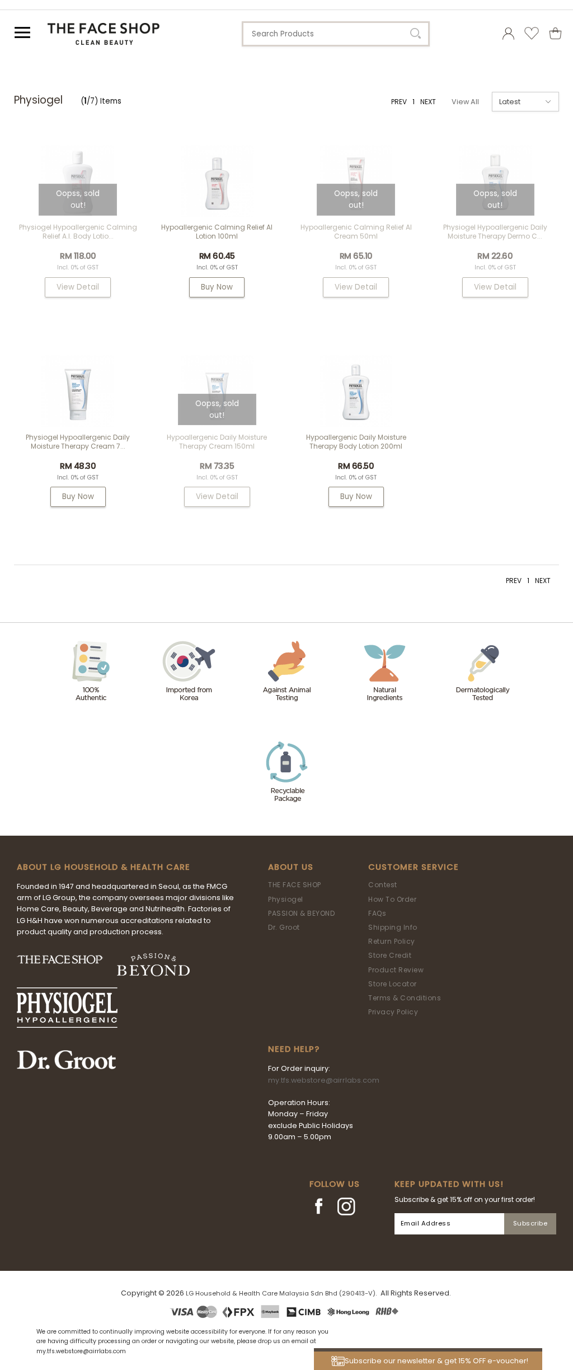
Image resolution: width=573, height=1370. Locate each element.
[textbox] (336, 33)
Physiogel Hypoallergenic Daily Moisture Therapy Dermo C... (495, 231)
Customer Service (413, 867)
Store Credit (389, 955)
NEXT (428, 101)
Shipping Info (392, 927)
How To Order (392, 899)
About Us (290, 867)
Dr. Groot (284, 927)
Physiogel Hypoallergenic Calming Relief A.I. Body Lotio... (78, 231)
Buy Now (217, 287)
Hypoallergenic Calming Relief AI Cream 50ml (356, 231)
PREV (399, 101)
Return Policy (391, 941)
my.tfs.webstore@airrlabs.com (323, 1080)
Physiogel (285, 899)
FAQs (377, 913)
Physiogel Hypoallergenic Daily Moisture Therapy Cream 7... (78, 441)
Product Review (396, 970)
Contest (382, 884)
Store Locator (392, 984)
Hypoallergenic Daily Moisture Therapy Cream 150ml (217, 441)
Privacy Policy (393, 1012)
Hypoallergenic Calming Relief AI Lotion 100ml (217, 231)
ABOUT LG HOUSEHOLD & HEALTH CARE (103, 867)
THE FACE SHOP (294, 884)
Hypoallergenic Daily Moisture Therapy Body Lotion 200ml (356, 441)
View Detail (78, 287)
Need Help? (294, 1049)
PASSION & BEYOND (301, 913)
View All (465, 101)
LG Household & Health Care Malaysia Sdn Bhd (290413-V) (280, 1293)
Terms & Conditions (404, 998)
